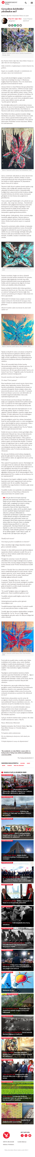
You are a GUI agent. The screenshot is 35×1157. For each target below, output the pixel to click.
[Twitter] (26, 1135)
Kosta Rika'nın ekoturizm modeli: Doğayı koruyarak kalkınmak (16, 1010)
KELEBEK (22, 763)
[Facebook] (22, 1135)
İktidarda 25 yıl (8, 990)
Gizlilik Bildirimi (22, 1142)
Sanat (28, 763)
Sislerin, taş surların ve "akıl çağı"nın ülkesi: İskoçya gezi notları (17, 813)
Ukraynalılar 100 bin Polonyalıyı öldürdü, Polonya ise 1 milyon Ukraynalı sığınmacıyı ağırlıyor (17, 791)
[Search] (25, 3)
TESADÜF (9, 765)
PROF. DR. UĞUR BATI (19, 765)
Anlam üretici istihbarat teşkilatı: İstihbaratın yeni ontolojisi (15, 857)
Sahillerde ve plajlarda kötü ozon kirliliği (16, 1121)
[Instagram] (29, 1135)
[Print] (20, 25)
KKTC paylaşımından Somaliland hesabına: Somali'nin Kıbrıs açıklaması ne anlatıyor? (17, 835)
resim (3, 765)
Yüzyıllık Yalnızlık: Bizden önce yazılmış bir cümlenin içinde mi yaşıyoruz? (17, 1054)
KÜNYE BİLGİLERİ (8, 1142)
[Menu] (32, 3)
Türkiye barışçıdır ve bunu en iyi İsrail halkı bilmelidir (17, 902)
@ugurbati (12, 21)
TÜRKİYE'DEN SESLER (7, 775)
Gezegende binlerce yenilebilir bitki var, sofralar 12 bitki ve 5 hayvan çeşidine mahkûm (17, 1098)
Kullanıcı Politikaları (8, 1144)
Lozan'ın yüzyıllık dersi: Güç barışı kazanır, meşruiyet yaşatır (17, 944)
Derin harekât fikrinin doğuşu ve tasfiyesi (17, 1033)
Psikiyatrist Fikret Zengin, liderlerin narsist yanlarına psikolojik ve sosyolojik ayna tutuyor (17, 966)
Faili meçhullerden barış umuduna (16, 924)
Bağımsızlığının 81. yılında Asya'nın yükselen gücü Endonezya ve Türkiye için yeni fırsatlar (17, 879)
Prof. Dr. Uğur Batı (15, 19)
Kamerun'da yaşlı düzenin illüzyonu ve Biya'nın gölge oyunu (15, 1076)
